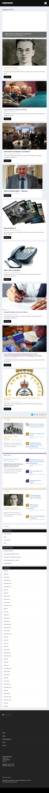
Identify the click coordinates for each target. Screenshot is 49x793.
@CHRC (32, 427)
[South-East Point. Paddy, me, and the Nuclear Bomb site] (27, 443)
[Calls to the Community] (24, 255)
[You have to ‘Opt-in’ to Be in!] (27, 434)
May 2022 (6, 643)
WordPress (34, 789)
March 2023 (6, 615)
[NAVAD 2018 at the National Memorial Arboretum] (13, 460)
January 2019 (7, 693)
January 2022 (7, 649)
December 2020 (7, 668)
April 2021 (6, 662)
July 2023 (6, 608)
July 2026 (6, 571)
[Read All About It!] (24, 213)
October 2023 (7, 602)
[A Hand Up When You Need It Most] (24, 296)
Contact (4, 745)
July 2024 (6, 589)
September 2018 (7, 699)
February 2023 (7, 618)
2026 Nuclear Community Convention (17, 34)
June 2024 (6, 593)
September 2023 (7, 605)
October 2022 (7, 630)
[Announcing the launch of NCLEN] (24, 94)
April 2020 (6, 677)
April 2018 (6, 706)
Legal (3, 742)
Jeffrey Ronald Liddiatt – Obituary (15, 191)
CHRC (41, 427)
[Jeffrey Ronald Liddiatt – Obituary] (22, 177)
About (3, 736)
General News (19, 35)
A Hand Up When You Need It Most (16, 312)
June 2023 (6, 611)
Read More (7, 77)
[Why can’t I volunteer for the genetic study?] (27, 424)
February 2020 (7, 684)
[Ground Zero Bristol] (24, 52)
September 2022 (7, 633)
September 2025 (7, 583)
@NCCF (6, 111)
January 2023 (7, 621)
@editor (9, 35)
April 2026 (6, 574)
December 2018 (7, 696)
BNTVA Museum (17, 69)
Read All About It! (10, 228)
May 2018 (6, 703)
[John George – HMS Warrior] (13, 428)
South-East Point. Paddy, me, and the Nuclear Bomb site (34, 445)
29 (42, 414)
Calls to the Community (12, 270)
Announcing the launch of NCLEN (15, 109)
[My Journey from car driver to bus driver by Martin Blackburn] (27, 460)
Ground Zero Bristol (11, 68)
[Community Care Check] (27, 480)
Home (3, 732)
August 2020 (7, 674)
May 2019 (6, 690)
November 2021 (7, 655)
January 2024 (7, 599)
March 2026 (6, 577)
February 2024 (7, 596)
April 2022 (6, 646)
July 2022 (6, 637)
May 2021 (6, 659)
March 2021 (6, 665)
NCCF (14, 111)
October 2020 (7, 671)
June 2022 (6, 640)
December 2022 (7, 624)
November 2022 (7, 627)
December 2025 (7, 580)
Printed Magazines (6, 739)
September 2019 (7, 687)
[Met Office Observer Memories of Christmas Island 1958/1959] (24, 382)
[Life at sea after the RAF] (27, 471)
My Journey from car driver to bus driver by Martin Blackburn (35, 461)
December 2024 (7, 586)
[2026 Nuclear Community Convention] (24, 136)
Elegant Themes (21, 789)
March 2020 (6, 681)
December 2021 (7, 652)
